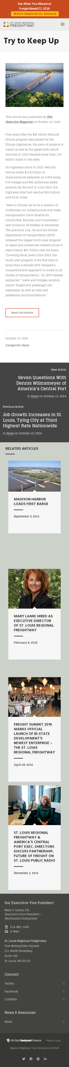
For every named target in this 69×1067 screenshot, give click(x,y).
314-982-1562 (19, 926)
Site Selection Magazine (29, 119)
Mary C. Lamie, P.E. (17, 910)
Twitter (9, 983)
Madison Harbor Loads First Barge (31, 501)
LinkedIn (11, 999)
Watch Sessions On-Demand (34, 13)
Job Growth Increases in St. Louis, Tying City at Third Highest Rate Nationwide (32, 420)
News (25, 345)
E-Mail (14, 931)
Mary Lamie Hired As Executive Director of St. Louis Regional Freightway (34, 623)
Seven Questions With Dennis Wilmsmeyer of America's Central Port (41, 383)
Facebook (11, 991)
